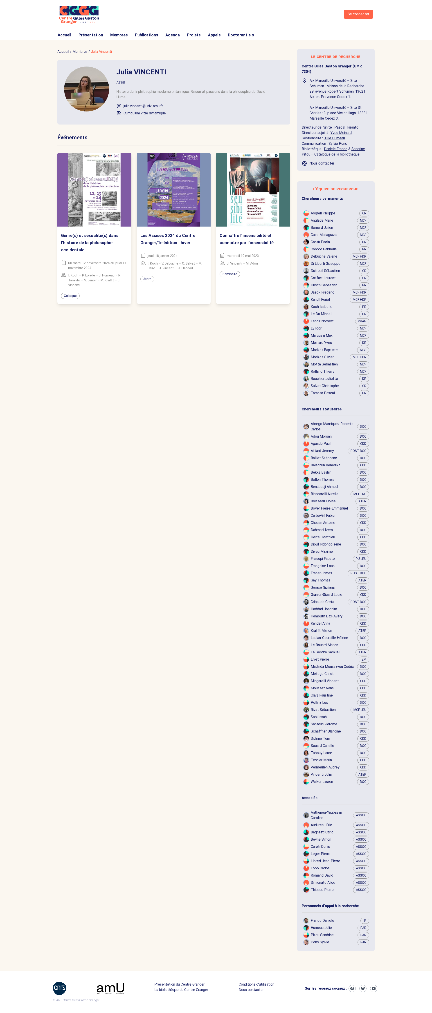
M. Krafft (107, 280)
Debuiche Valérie (324, 256)
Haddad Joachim (324, 609)
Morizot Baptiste (324, 350)
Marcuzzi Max (322, 335)
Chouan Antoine (323, 523)
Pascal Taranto (346, 127)
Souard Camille (322, 746)
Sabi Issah (319, 717)
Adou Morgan (321, 436)
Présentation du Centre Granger (179, 984)
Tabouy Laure (321, 753)
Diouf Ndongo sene (326, 544)
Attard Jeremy (322, 451)
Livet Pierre (320, 659)
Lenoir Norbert (322, 321)
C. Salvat (188, 263)
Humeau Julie (321, 928)
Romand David (322, 875)
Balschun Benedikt (325, 465)
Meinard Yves (321, 343)
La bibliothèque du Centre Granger (181, 990)
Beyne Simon (321, 839)
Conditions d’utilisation (256, 984)
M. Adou (252, 263)
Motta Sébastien (324, 364)
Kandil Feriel (320, 299)
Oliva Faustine (322, 695)
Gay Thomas (320, 580)
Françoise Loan (323, 566)
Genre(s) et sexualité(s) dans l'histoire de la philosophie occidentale (89, 242)
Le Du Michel (321, 314)
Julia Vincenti (101, 51)
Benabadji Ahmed (324, 487)
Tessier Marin (321, 760)
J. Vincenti (166, 268)
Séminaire (230, 274)
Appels (214, 35)
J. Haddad (185, 268)
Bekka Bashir (321, 472)
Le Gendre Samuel (325, 652)
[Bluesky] (363, 988)
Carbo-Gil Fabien (323, 515)
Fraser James (321, 573)
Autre (147, 279)
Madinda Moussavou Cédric (332, 666)
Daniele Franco (335, 149)
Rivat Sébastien (323, 710)
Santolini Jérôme (324, 724)
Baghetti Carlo (322, 832)
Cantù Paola (320, 242)
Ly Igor (316, 328)
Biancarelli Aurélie (324, 494)
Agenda (172, 35)
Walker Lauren (322, 781)
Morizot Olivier (322, 357)
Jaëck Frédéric (322, 292)
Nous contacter (251, 990)
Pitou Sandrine (322, 935)
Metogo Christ (322, 674)
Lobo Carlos (320, 868)
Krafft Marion (321, 630)
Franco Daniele (322, 920)
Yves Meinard (341, 133)
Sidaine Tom (320, 738)
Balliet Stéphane (324, 458)
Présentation (91, 35)
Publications (146, 35)
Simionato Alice (323, 882)
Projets (194, 35)
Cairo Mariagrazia (324, 235)
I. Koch (73, 275)
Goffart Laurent (323, 278)
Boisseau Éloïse (323, 501)
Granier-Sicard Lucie (326, 594)
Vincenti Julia (321, 774)
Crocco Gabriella (324, 249)
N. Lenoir (90, 280)
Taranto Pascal (323, 393)
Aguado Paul (321, 443)
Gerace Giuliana (323, 587)
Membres (119, 35)
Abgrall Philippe (323, 213)
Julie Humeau (334, 138)
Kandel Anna (320, 623)
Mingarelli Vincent (325, 681)
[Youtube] (373, 988)
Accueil (64, 35)
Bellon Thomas (322, 479)
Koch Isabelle (321, 307)
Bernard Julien (322, 227)
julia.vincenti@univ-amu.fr (143, 106)
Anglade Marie (322, 220)
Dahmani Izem (322, 530)
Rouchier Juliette (324, 378)
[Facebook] (352, 988)
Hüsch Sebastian (324, 285)
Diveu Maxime (322, 551)
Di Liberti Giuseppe (325, 263)
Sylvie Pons (337, 143)
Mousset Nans (322, 688)
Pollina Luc (319, 702)
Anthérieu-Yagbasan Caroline (326, 815)
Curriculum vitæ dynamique (145, 113)
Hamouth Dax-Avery (326, 616)
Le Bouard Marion (324, 645)
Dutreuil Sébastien (325, 271)
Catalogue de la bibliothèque (337, 154)
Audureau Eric (321, 825)
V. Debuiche (170, 263)
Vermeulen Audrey (325, 767)
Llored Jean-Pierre (325, 861)
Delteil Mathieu (323, 537)
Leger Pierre (320, 854)
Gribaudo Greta (322, 602)
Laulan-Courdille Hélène (329, 638)
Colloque (70, 296)
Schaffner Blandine (326, 731)
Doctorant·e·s (241, 35)
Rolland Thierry (322, 371)
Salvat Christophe (325, 386)
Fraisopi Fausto (323, 559)
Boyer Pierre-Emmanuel (329, 508)
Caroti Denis (320, 846)
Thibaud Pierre (322, 890)
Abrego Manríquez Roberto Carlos (332, 426)
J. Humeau (107, 275)
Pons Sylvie (320, 942)
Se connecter (358, 14)
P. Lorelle (88, 275)
